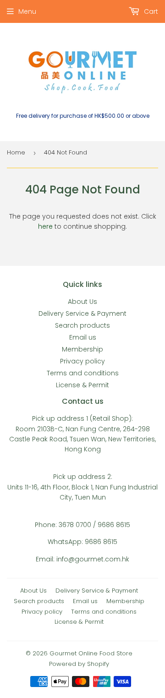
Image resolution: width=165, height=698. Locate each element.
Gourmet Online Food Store (91, 653)
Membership (82, 349)
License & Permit (82, 385)
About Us (82, 301)
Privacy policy (82, 361)
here (45, 226)
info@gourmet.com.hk (92, 559)
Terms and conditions (83, 373)
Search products (82, 325)
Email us (82, 337)
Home (16, 152)
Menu (27, 11)
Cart (150, 11)
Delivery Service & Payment (82, 313)
